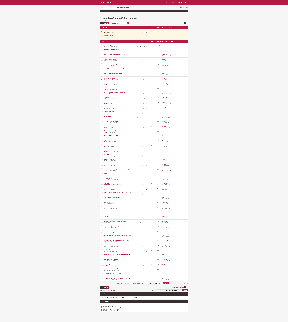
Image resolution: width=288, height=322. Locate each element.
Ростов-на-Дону (108, 178)
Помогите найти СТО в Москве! (112, 259)
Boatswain (164, 202)
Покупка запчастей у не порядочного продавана (117, 92)
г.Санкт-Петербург (109, 159)
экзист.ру (106, 154)
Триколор (106, 79)
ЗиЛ (163, 254)
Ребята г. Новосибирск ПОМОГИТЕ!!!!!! (114, 102)
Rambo (105, 175)
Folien (163, 154)
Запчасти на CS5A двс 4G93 (111, 268)
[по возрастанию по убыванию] (161, 283)
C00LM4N (164, 273)
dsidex (163, 245)
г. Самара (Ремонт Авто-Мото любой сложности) (117, 230)
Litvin (163, 178)
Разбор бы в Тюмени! (109, 87)
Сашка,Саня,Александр (109, 232)
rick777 (105, 213)
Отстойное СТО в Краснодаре (112, 49)
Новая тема (103, 22)
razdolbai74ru (165, 97)
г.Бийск (105, 173)
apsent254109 (107, 170)
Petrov (163, 249)
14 (144, 98)
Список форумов (105, 14)
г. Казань (106, 216)
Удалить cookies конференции (167, 315)
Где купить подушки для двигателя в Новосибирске (118, 278)
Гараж (113, 14)
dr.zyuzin (106, 132)
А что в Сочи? (107, 140)
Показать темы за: (120, 283)
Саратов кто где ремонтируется (112, 226)
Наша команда (155, 315)
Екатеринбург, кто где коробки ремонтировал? (117, 240)
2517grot (164, 183)
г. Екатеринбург (108, 45)
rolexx (105, 89)
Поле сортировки (136, 283)
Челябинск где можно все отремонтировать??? (117, 254)
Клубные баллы (108, 31)
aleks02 (163, 169)
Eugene (105, 265)
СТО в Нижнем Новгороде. (111, 64)
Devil (112, 20)
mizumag (106, 122)
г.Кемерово (107, 245)
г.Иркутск (106, 126)
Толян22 (164, 173)
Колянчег (164, 59)
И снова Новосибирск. (110, 83)
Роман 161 (106, 75)
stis (162, 188)
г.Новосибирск (107, 116)
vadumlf (163, 78)
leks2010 (164, 207)
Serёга (163, 116)
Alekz (105, 199)
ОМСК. (105, 188)
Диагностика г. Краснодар (111, 135)
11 (144, 46)
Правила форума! (108, 35)
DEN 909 (163, 150)
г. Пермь (106, 207)
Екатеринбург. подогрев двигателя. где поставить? (118, 235)
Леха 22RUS (164, 145)
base (163, 226)
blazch (105, 203)
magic (108, 20)
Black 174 (106, 84)
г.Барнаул (106, 145)
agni (105, 141)
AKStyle (105, 70)
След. (185, 283)
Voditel (105, 146)
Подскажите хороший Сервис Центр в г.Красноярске (118, 192)
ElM (104, 32)
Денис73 (164, 111)
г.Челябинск (107, 97)
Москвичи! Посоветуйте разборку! (113, 273)
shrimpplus (106, 137)
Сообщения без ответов (107, 11)
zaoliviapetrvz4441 (166, 31)
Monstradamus (107, 37)
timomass (106, 151)
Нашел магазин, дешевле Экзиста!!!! (113, 107)
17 (146, 189)
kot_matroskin (107, 94)
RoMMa (105, 194)
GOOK (105, 65)
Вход (187, 7)
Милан (105, 103)
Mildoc (163, 159)
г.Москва (106, 164)
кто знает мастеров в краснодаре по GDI (115, 221)
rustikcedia (106, 156)
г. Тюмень (106, 183)
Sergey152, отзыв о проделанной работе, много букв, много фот (121, 68)
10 (142, 46)
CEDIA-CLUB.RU (107, 2)
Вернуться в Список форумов (108, 290)
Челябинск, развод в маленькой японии (114, 54)
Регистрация (181, 7)
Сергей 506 (164, 240)
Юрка (163, 49)
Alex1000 (164, 45)
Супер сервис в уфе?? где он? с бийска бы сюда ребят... (119, 169)
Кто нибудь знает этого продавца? (113, 73)
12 (146, 46)
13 (142, 98)
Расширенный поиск (125, 7)
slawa (163, 73)
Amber (105, 60)
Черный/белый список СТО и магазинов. (126, 14)
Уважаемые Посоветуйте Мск (112, 197)
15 (146, 98)
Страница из (180, 23)
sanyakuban (164, 164)
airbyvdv (164, 221)
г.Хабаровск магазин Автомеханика (113, 130)
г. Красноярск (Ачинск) (110, 59)
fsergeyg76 (164, 107)
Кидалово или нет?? (109, 111)
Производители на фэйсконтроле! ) (113, 211)
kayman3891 (164, 126)
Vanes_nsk (164, 102)
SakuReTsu (164, 87)
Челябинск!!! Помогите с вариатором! (114, 249)
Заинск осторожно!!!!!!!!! (110, 78)
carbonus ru (107, 202)
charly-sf (164, 259)
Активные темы (117, 11)
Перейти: (153, 290)
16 (144, 189)
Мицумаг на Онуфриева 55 (111, 121)
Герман (105, 179)
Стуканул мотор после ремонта (112, 150)
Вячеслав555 (164, 54)
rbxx (163, 130)
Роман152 (164, 64)
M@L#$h (164, 121)
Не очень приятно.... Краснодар (112, 264)
